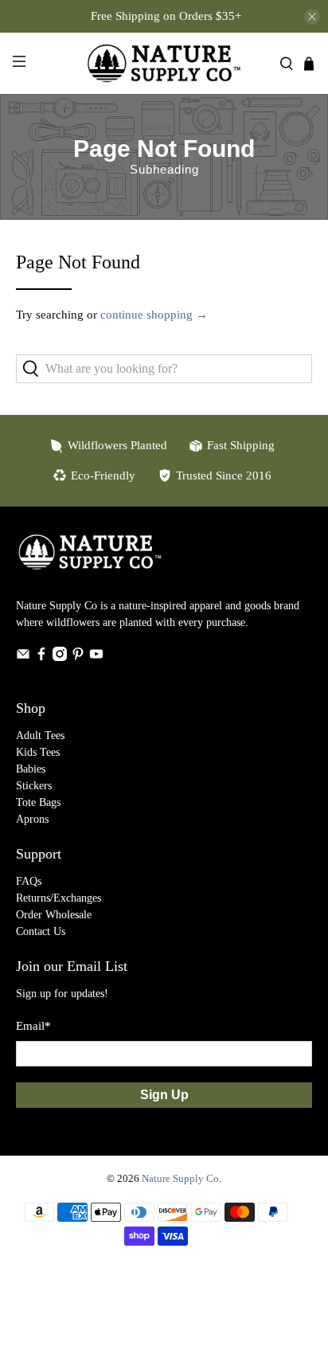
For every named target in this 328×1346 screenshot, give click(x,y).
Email (33, 1025)
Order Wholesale (54, 915)
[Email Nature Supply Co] (23, 657)
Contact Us (40, 931)
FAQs (28, 881)
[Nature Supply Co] (164, 63)
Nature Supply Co (180, 1178)
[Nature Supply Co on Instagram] (60, 657)
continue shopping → (154, 314)
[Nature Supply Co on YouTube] (96, 657)
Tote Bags (38, 802)
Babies (30, 769)
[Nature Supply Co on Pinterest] (78, 657)
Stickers (34, 786)
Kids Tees (38, 752)
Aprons (32, 819)
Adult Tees (40, 735)
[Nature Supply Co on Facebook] (41, 657)
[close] (312, 17)
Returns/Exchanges (58, 898)
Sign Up (164, 1094)
